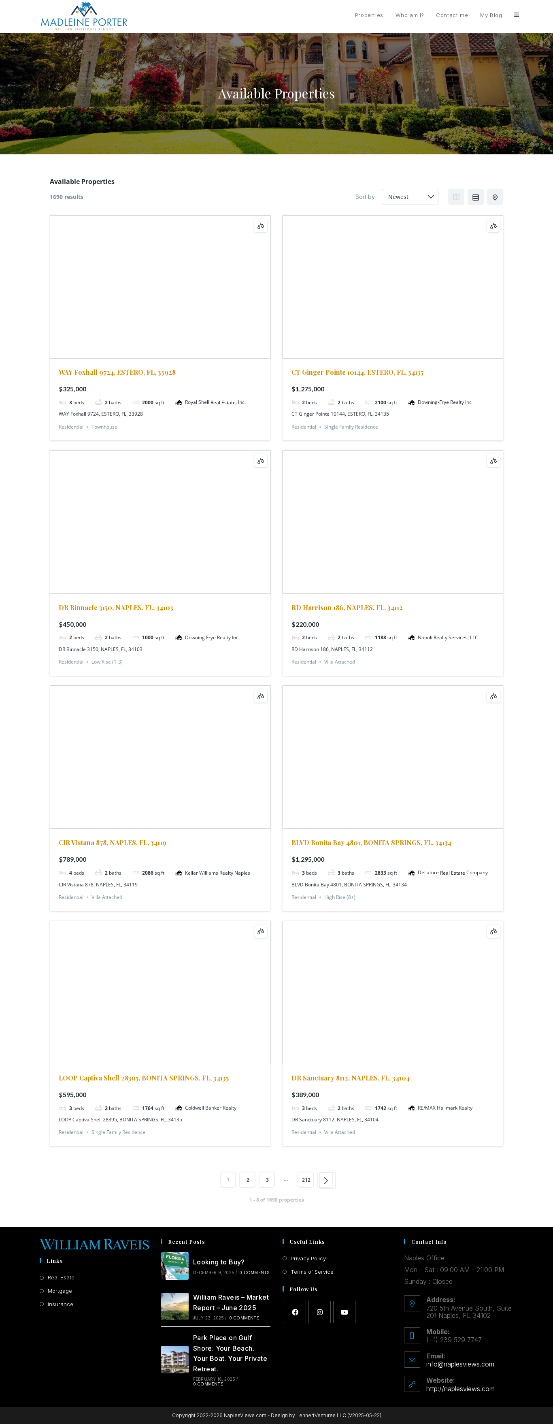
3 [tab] (160, 352)
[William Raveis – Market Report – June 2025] (175, 1306)
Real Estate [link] (223, 402)
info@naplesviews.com (460, 1364)
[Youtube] (344, 1312)
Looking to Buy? (219, 1262)
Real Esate (61, 1277)
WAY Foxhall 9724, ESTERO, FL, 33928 (117, 372)
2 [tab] (153, 352)
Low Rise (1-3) (107, 661)
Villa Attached (339, 661)
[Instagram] (319, 1312)
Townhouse (104, 426)
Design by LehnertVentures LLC (308, 1415)
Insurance (60, 1304)
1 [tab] (145, 352)
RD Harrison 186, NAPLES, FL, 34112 (347, 607)
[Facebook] (295, 1312)
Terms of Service (312, 1271)
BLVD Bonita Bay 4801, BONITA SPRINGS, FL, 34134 (371, 842)
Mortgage (60, 1290)
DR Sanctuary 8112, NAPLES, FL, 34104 (350, 1078)
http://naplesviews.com (460, 1389)
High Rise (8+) (339, 897)
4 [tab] (167, 352)
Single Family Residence (351, 426)
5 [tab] (175, 352)
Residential (71, 426)
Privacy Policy (308, 1258)
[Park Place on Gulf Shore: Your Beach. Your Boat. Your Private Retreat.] (175, 1359)
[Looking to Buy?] (175, 1266)
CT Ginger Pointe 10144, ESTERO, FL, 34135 (357, 372)
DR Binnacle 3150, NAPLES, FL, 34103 (116, 607)
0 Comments (254, 1272)
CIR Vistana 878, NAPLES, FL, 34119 (112, 842)
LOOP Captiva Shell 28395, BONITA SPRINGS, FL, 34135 (144, 1078)
